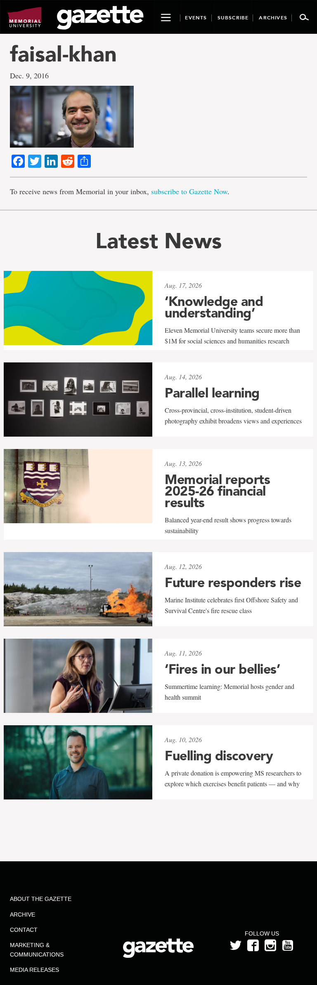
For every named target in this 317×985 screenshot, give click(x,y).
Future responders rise (233, 582)
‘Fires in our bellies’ (222, 669)
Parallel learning (212, 393)
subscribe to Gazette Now (189, 191)
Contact (24, 929)
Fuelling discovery (219, 756)
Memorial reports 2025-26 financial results (217, 491)
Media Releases (34, 969)
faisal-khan (63, 54)
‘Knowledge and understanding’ (214, 307)
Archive (22, 914)
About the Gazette (40, 899)
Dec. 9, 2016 (29, 75)
